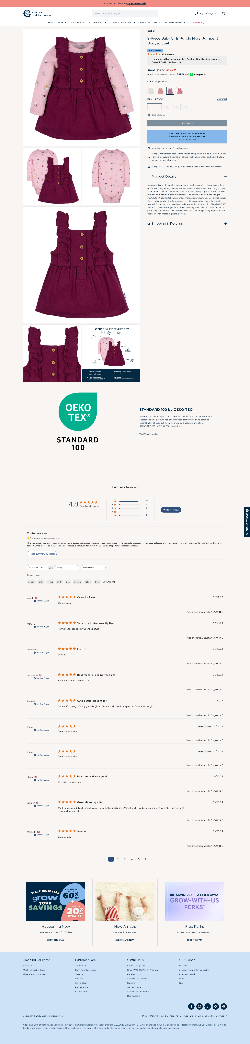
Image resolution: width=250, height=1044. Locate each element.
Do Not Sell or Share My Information (208, 1016)
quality (31, 582)
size (68, 582)
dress (97, 582)
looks (40, 582)
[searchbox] (37, 567)
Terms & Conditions (168, 1016)
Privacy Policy (149, 1016)
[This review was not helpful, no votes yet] (220, 612)
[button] (247, 522)
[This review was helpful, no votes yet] (215, 612)
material (77, 582)
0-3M (167, 108)
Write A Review (171, 510)
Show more (108, 581)
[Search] (155, 13)
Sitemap (184, 1016)
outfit (59, 582)
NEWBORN (155, 108)
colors (50, 582)
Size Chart (222, 99)
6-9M (185, 108)
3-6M (176, 108)
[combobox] (125, 13)
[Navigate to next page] (146, 859)
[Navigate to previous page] (104, 859)
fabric (88, 582)
